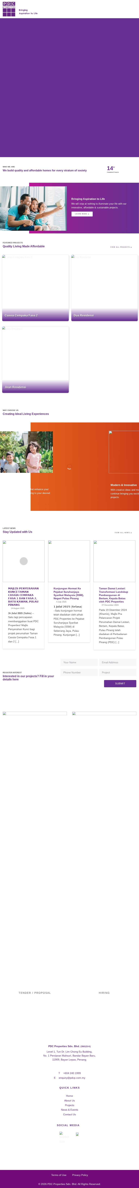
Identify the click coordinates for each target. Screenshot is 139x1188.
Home (69, 1095)
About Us (69, 1100)
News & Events (69, 1109)
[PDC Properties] (31, 9)
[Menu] (134, 9)
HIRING (104, 992)
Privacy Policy (80, 1175)
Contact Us (69, 1114)
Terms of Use (58, 1175)
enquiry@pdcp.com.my (72, 1077)
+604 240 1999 (72, 1073)
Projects (69, 1105)
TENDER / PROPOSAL (35, 992)
